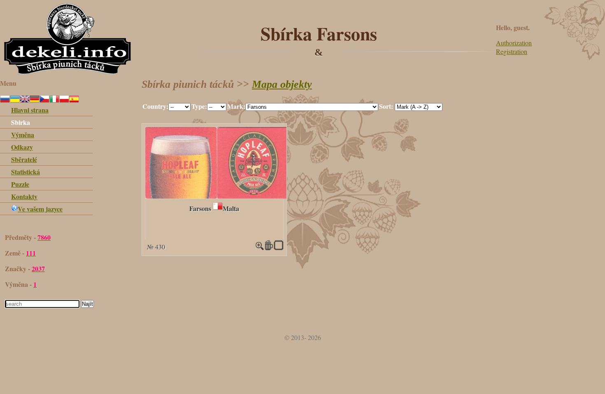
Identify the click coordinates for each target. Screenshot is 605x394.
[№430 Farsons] (217, 196)
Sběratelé (24, 159)
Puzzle (20, 184)
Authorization (514, 42)
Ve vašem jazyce (40, 208)
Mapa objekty (282, 84)
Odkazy (22, 147)
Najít (87, 304)
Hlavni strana (30, 110)
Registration (511, 51)
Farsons (200, 208)
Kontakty (24, 196)
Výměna (22, 134)
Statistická (25, 171)
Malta (231, 208)
